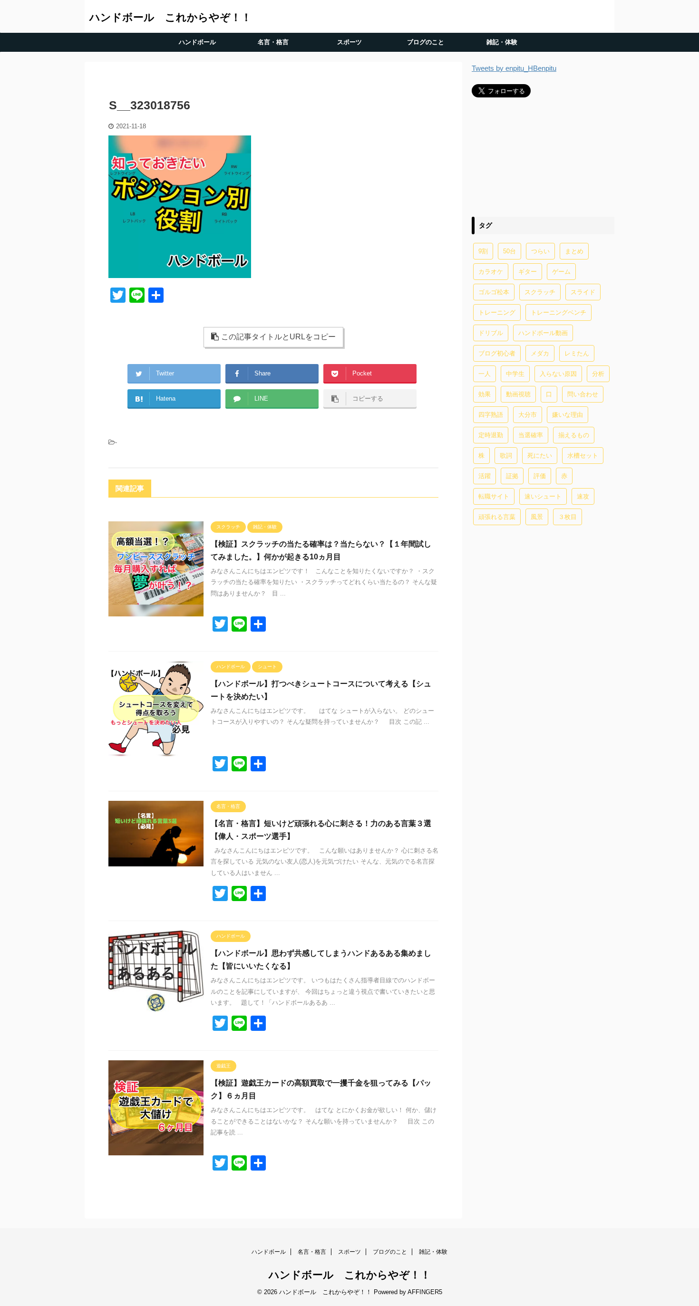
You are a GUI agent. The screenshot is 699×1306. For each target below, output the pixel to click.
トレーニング (496, 312)
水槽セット (582, 455)
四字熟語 (490, 414)
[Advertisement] (543, 156)
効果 (484, 394)
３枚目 (567, 516)
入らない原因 (558, 373)
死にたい (539, 455)
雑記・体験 (501, 42)
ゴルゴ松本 (493, 292)
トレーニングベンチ (558, 312)
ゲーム (561, 271)
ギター (527, 271)
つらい (540, 251)
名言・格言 (273, 42)
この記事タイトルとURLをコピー (278, 337)
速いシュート (543, 496)
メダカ (540, 353)
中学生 (515, 373)
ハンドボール (197, 42)
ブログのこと (425, 42)
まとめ (574, 251)
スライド (583, 292)
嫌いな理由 (567, 414)
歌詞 (506, 455)
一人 (484, 373)
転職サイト (493, 496)
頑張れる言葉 (496, 516)
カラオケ (490, 271)
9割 (483, 251)
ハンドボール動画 (543, 332)
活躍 (484, 476)
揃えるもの (573, 435)
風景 (537, 516)
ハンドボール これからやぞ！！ (170, 17)
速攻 (583, 496)
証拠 (512, 476)
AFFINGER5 (425, 1292)
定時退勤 (490, 435)
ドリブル (490, 332)
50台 (509, 251)
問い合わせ (582, 394)
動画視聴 (518, 394)
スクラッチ (539, 292)
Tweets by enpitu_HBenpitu (514, 68)
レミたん (576, 353)
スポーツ (349, 42)
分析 (598, 373)
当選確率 (530, 435)
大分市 (527, 414)
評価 (540, 476)
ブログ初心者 (496, 353)
